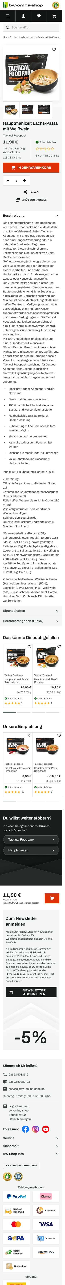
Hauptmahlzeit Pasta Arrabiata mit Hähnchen (16, 681)
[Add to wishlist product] (29, 647)
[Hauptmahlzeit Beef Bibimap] (47, 657)
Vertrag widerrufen (21, 1165)
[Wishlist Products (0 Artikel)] (39, 16)
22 (22, 792)
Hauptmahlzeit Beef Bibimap (45, 680)
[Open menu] (7, 16)
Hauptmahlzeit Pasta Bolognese (46, 769)
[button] (31, 1138)
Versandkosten (11, 152)
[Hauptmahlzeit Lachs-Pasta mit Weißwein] (31, 73)
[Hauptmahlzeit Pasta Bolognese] (47, 746)
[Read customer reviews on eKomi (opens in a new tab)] (55, 5)
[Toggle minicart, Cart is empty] (54, 16)
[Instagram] (35, 1129)
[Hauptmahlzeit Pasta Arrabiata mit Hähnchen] (18, 657)
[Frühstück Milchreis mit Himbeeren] (18, 746)
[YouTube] (45, 1129)
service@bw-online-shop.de (27, 1088)
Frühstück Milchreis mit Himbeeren (18, 769)
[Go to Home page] (25, 5)
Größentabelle (34, 199)
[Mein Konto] (23, 16)
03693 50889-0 (18, 1074)
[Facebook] (25, 1129)
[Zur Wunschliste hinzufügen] (54, 50)
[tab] (9, 712)
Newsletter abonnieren (34, 992)
